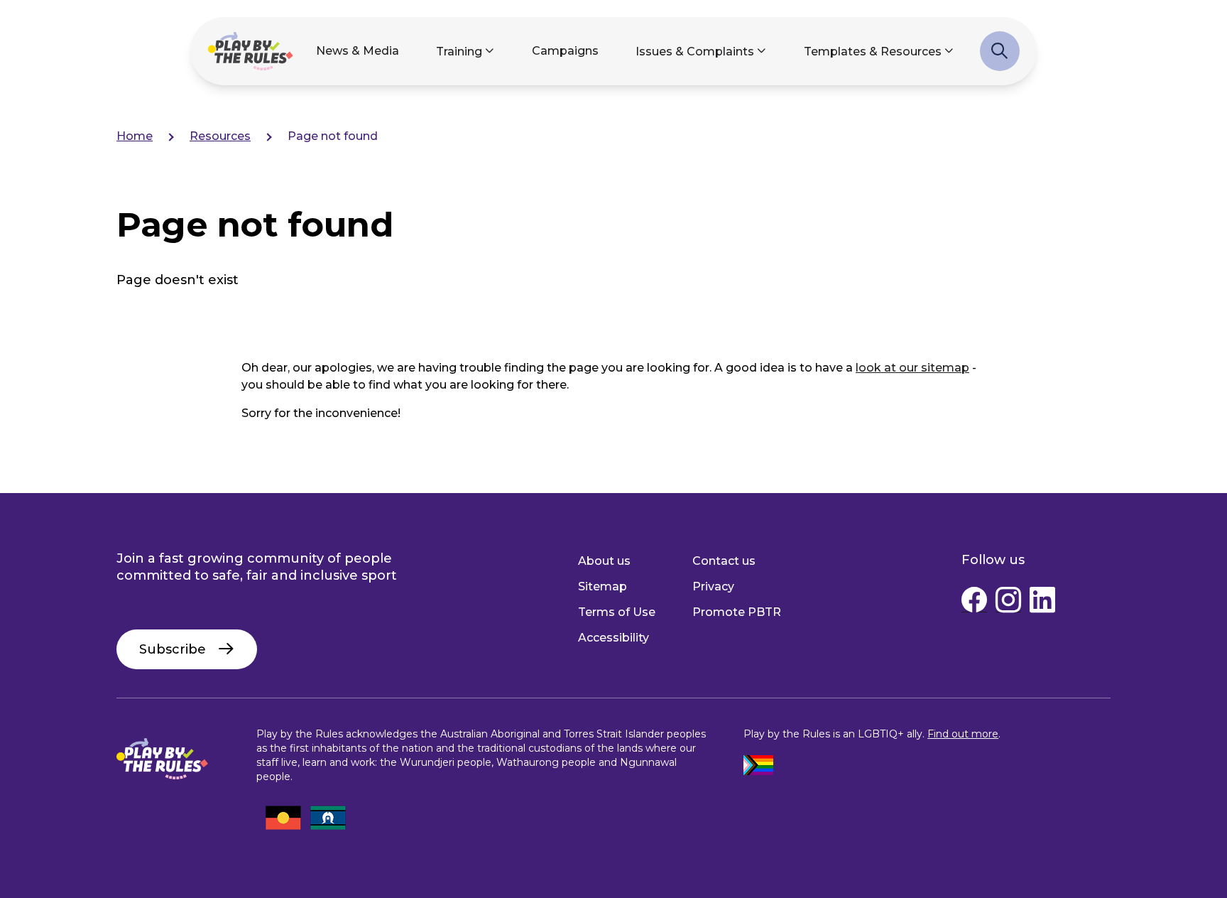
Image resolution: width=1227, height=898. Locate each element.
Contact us (724, 561)
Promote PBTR (736, 612)
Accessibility (613, 637)
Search (1000, 58)
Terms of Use (616, 612)
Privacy (713, 586)
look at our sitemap (912, 367)
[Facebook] (974, 603)
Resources (220, 136)
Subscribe (172, 649)
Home (134, 136)
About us (604, 561)
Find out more (962, 733)
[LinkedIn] (1042, 603)
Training (459, 51)
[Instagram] (1008, 603)
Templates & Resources (873, 51)
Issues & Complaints (695, 51)
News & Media (357, 51)
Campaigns (565, 51)
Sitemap (602, 586)
